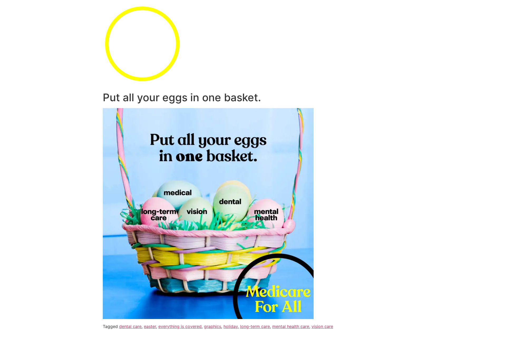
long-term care (255, 326)
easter (150, 326)
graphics (212, 326)
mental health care (290, 326)
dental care (130, 326)
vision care (322, 326)
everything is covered (180, 326)
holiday (230, 326)
